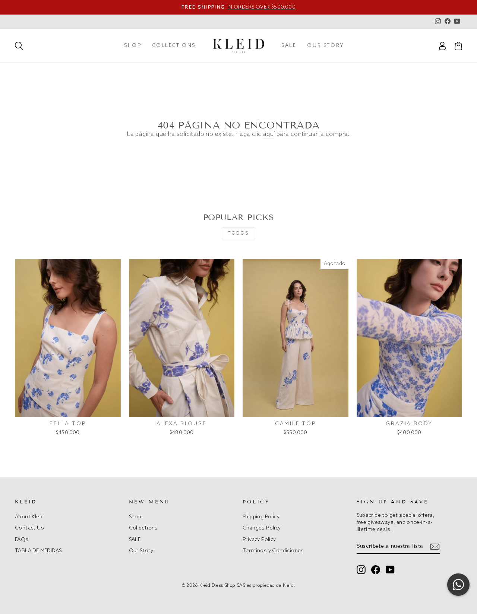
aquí (269, 134)
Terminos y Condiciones (273, 551)
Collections (174, 45)
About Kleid (29, 517)
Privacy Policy (259, 540)
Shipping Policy (261, 517)
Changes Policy (262, 528)
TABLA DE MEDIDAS (38, 551)
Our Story (325, 45)
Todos (238, 233)
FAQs (22, 540)
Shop (132, 45)
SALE (288, 45)
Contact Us (29, 528)
